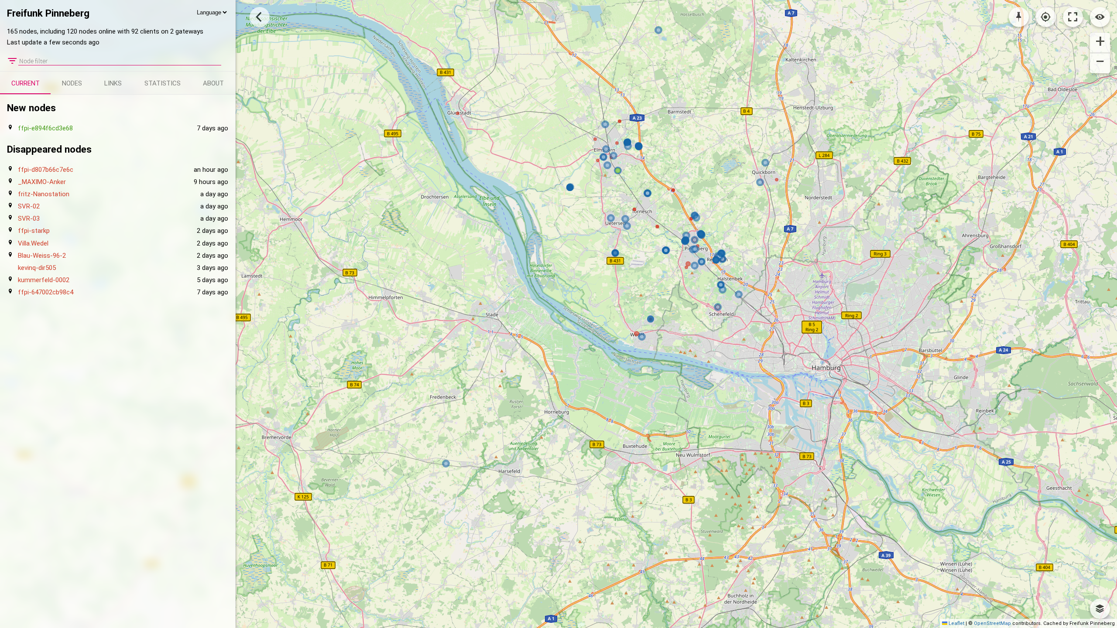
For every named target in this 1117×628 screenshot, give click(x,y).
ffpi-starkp (34, 231)
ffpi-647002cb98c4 (45, 292)
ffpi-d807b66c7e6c (45, 170)
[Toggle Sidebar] (260, 17)
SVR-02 (29, 206)
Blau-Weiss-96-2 (42, 255)
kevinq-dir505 (37, 268)
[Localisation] (1046, 17)
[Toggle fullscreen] (1073, 17)
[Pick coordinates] (1019, 17)
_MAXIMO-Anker (42, 182)
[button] (1100, 43)
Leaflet (955, 623)
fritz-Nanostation (43, 194)
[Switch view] (1100, 17)
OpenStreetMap (992, 623)
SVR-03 (29, 218)
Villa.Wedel (33, 243)
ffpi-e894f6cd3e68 (45, 128)
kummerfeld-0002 (43, 280)
